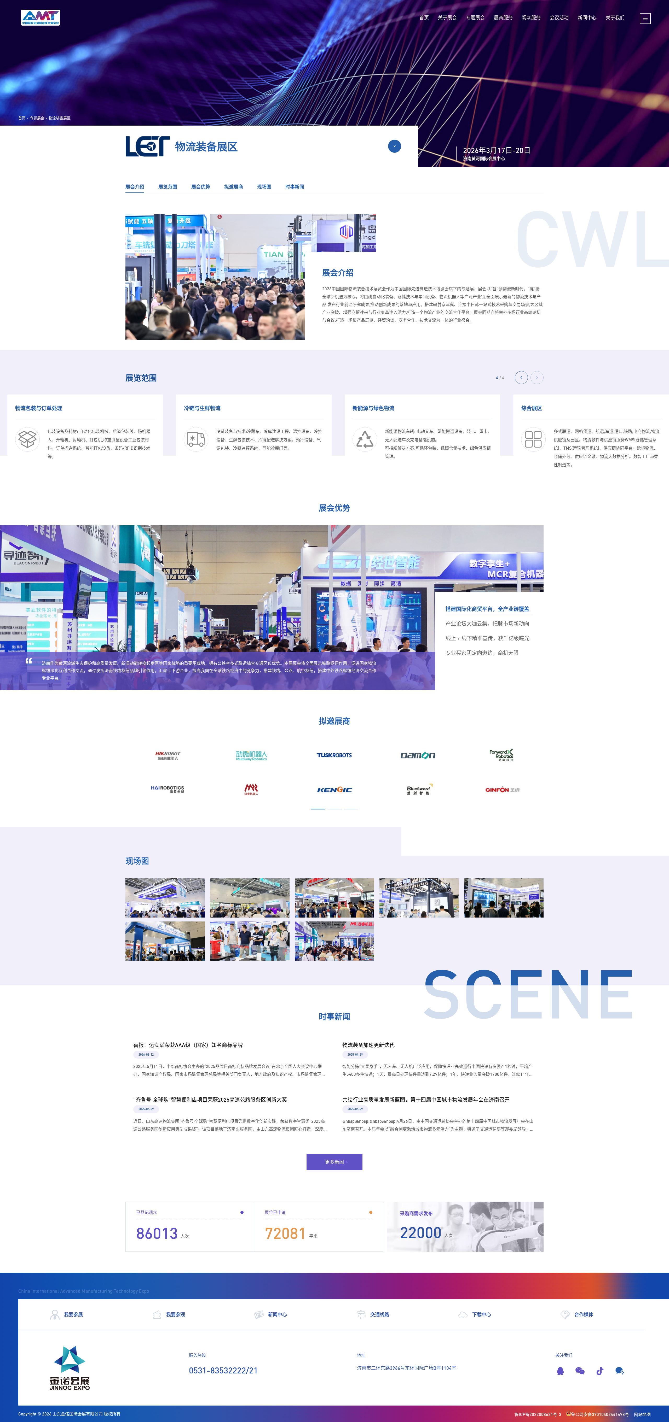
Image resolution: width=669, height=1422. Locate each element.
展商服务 (503, 17)
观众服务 (531, 17)
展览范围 (167, 187)
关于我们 (615, 17)
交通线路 (379, 1314)
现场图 (264, 187)
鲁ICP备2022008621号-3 (538, 1414)
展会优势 (200, 187)
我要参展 (73, 1314)
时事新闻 (294, 187)
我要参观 (175, 1314)
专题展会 (475, 17)
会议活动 (559, 17)
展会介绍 (134, 187)
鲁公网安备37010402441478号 (600, 1414)
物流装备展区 (60, 118)
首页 (424, 17)
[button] (537, 377)
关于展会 (447, 17)
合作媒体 (583, 1314)
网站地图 (642, 1414)
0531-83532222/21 (223, 1370)
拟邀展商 (233, 187)
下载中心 (481, 1314)
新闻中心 (587, 17)
